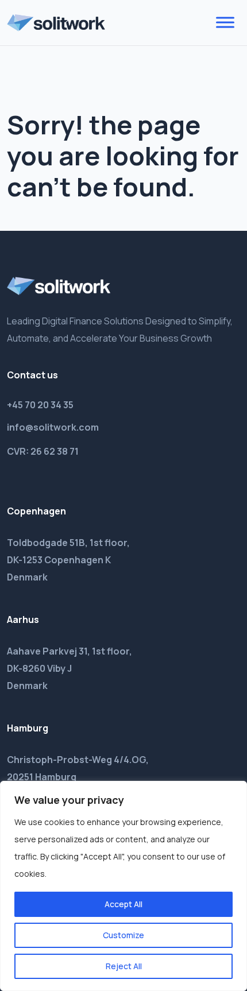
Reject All (124, 966)
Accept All (123, 904)
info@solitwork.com (53, 427)
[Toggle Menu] (225, 22)
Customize (123, 935)
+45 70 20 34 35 (40, 404)
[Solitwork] (56, 23)
